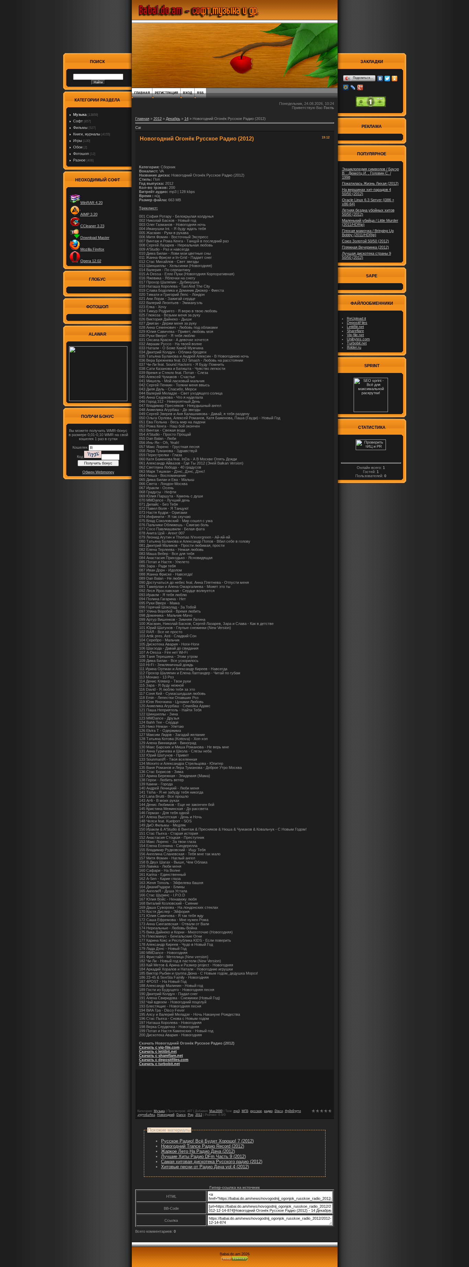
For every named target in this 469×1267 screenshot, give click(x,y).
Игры (77, 140)
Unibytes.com (358, 339)
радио (268, 1111)
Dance (181, 1115)
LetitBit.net (355, 327)
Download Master (95, 238)
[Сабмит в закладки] (138, 130)
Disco (279, 1111)
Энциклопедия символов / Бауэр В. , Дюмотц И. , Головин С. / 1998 (370, 173)
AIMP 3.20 (89, 214)
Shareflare (355, 331)
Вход (187, 93)
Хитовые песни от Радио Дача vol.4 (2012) (205, 1166)
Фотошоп (81, 154)
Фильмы (80, 127)
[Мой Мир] (346, 87)
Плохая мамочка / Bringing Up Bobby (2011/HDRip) (368, 233)
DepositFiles (357, 323)
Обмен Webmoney (98, 472)
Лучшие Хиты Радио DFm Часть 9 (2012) (203, 1156)
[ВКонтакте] (380, 78)
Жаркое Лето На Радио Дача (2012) (198, 1151)
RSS (200, 93)
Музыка (80, 114)
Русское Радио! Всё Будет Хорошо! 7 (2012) (207, 1141)
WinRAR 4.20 (91, 203)
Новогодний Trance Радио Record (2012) (202, 1146)
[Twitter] (387, 78)
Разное (79, 160)
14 (186, 119)
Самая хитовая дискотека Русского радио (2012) (211, 1161)
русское (256, 1111)
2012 (157, 119)
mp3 (236, 1111)
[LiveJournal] (353, 87)
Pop (190, 1115)
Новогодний (165, 1115)
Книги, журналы (86, 134)
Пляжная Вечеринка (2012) (365, 247)
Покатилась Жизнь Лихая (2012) (370, 183)
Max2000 (215, 1111)
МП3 (245, 1111)
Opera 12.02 (90, 261)
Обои (77, 147)
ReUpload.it (356, 318)
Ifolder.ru (354, 347)
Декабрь (173, 119)
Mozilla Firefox (92, 249)
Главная (142, 93)
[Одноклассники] (394, 78)
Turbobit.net (357, 343)
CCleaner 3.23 (92, 226)
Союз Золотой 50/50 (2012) (365, 241)
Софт (78, 121)
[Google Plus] (360, 87)
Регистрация (166, 93)
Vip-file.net (355, 335)
